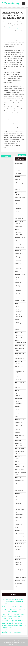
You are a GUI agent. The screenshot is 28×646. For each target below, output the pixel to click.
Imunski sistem (20, 226)
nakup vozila (13, 612)
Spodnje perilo (20, 533)
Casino (18, 179)
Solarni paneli (20, 530)
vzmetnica (11, 632)
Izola (17, 229)
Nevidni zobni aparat (20, 362)
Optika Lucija (20, 398)
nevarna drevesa (16, 614)
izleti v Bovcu (15, 604)
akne (4, 599)
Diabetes (18, 189)
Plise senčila (19, 426)
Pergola (18, 413)
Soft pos (18, 527)
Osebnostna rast (20, 410)
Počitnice (18, 432)
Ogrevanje (19, 376)
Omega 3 (18, 390)
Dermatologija (20, 183)
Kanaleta (18, 240)
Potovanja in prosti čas (19, 444)
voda (4, 632)
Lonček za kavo (20, 300)
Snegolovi (19, 524)
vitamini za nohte (21, 627)
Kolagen (18, 260)
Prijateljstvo (19, 461)
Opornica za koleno (19, 394)
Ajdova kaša (19, 163)
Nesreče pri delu (20, 358)
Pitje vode (19, 422)
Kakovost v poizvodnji (19, 233)
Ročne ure (19, 500)
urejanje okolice (20, 625)
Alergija (18, 170)
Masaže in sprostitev (19, 315)
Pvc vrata (18, 477)
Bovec (7, 599)
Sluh (17, 521)
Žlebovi (18, 586)
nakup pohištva (5, 612)
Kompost (18, 268)
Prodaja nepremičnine (20, 465)
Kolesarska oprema (19, 264)
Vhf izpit (18, 559)
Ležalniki (18, 297)
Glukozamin (19, 215)
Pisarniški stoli (20, 419)
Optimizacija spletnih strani (20, 402)
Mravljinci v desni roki (19, 336)
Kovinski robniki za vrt (20, 278)
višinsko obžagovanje (6, 629)
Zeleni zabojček (20, 580)
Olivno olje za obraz (20, 383)
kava (4, 606)
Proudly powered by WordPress (11, 642)
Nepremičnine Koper (20, 349)
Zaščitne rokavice (21, 577)
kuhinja (8, 609)
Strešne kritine (20, 543)
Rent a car (19, 493)
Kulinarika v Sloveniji (19, 289)
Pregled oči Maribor (19, 457)
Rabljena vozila (20, 480)
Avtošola (18, 173)
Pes (17, 416)
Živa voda (19, 583)
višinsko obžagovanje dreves (15, 629)
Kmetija (18, 257)
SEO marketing (10, 3)
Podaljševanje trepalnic (20, 436)
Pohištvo (18, 440)
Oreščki (18, 406)
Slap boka (19, 517)
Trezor (18, 556)
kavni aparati (17, 607)
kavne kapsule (9, 607)
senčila (11, 623)
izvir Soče (20, 604)
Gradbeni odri (20, 218)
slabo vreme (17, 623)
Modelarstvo (19, 326)
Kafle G (17, 644)
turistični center (10, 625)
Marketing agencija (19, 310)
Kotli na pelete (20, 271)
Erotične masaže (20, 203)
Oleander (18, 379)
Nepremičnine (20, 345)
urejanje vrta (7, 628)
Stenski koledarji (20, 537)
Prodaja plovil (20, 469)
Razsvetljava (19, 487)
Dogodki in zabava (19, 193)
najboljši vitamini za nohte (20, 609)
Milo (17, 319)
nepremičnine (7, 614)
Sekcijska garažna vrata (20, 508)
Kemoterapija (20, 247)
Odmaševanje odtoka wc (20, 372)
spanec (4, 625)
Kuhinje (18, 285)
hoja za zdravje (10, 604)
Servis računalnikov (19, 513)
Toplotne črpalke (20, 550)
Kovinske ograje (20, 274)
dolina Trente (11, 599)
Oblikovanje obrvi (19, 367)
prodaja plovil (13, 620)
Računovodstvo (20, 484)
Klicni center (19, 253)
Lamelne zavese (20, 294)
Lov (17, 303)
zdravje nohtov (18, 632)
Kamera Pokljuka (20, 237)
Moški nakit (19, 332)
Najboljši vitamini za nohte (21, 341)
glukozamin (9, 601)
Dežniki (18, 186)
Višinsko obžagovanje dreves (19, 564)
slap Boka (21, 623)
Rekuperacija (19, 490)
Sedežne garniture (18, 504)
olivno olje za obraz (8, 616)
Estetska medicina (18, 207)
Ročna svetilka (20, 496)
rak (8, 623)
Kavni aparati (20, 244)
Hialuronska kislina (19, 222)
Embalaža (19, 200)
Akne (17, 166)
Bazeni (18, 176)
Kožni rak (18, 282)
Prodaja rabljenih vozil (21, 473)
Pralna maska (20, 448)
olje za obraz (15, 616)
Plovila (18, 429)
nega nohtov (20, 612)
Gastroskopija (20, 212)
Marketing (19, 306)
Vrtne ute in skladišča (19, 569)
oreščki (9, 618)
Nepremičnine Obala (20, 354)
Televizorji (19, 546)
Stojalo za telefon (21, 540)
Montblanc (19, 329)
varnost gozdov (15, 627)
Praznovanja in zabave (20, 452)
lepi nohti (13, 609)
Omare (18, 387)
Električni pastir (20, 197)
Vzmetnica (19, 574)
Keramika (18, 250)
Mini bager (19, 323)
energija (17, 599)
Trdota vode (19, 553)
